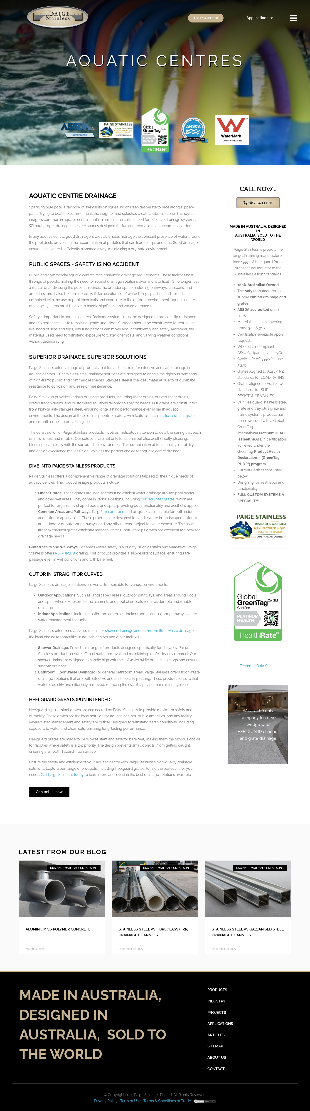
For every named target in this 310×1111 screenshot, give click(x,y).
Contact (216, 1069)
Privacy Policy (106, 1101)
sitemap (215, 1046)
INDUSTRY (216, 1001)
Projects (216, 1012)
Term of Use (130, 1101)
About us (216, 1057)
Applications (257, 18)
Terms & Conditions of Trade (167, 1101)
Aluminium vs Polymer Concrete (58, 929)
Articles (216, 1035)
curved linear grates (158, 499)
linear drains (114, 512)
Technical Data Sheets (258, 666)
